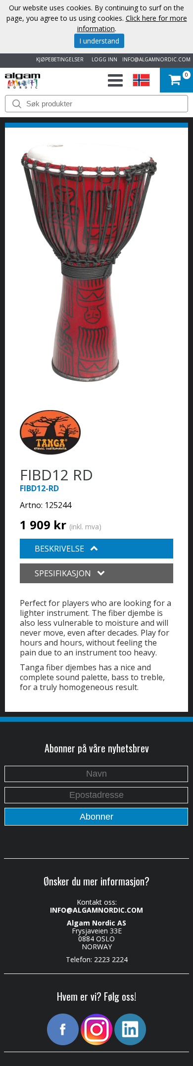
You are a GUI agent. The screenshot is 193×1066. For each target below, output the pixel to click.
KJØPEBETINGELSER (58, 59)
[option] (89, 262)
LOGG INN (103, 59)
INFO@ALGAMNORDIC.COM (156, 59)
